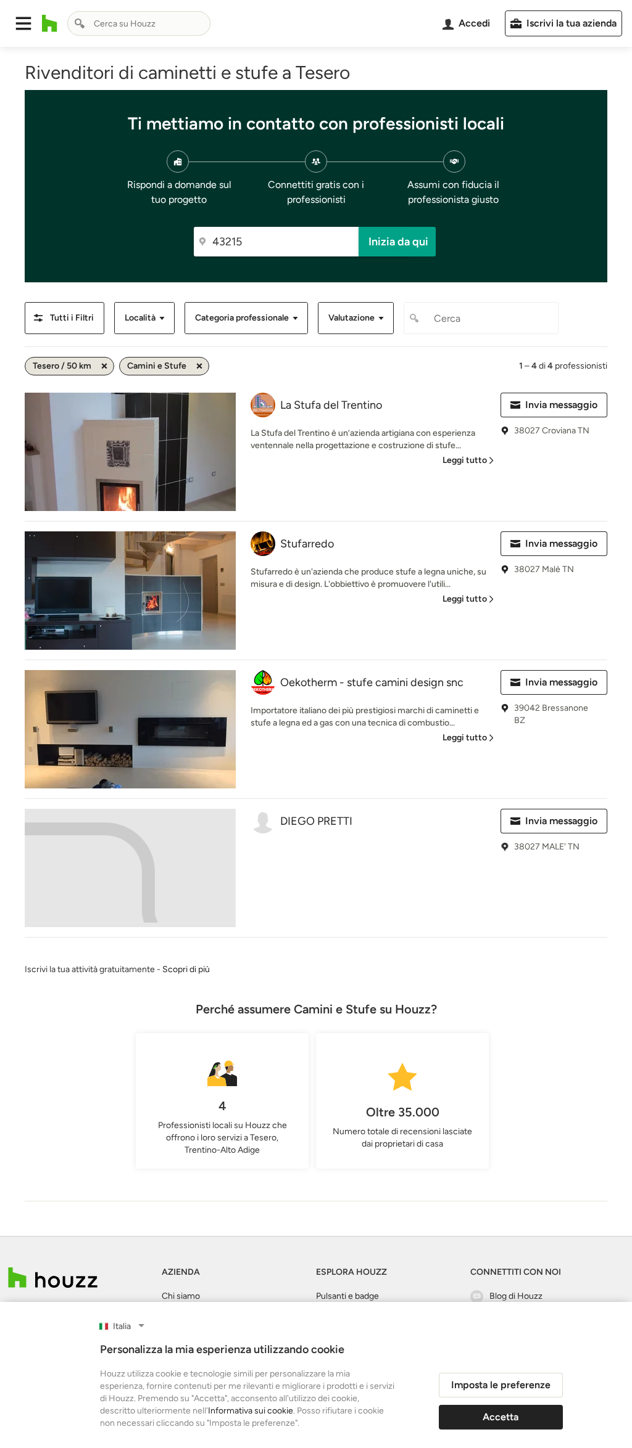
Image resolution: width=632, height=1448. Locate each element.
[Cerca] (79, 23)
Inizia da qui (398, 241)
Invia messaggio (561, 405)
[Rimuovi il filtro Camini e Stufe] (199, 366)
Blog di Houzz (516, 1296)
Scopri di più (186, 969)
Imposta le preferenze (501, 1385)
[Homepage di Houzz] (49, 23)
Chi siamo (181, 1296)
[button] (23, 23)
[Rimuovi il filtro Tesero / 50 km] (104, 366)
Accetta (500, 1417)
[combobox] (138, 23)
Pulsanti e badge (347, 1296)
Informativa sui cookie (250, 1410)
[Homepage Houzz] (52, 1277)
